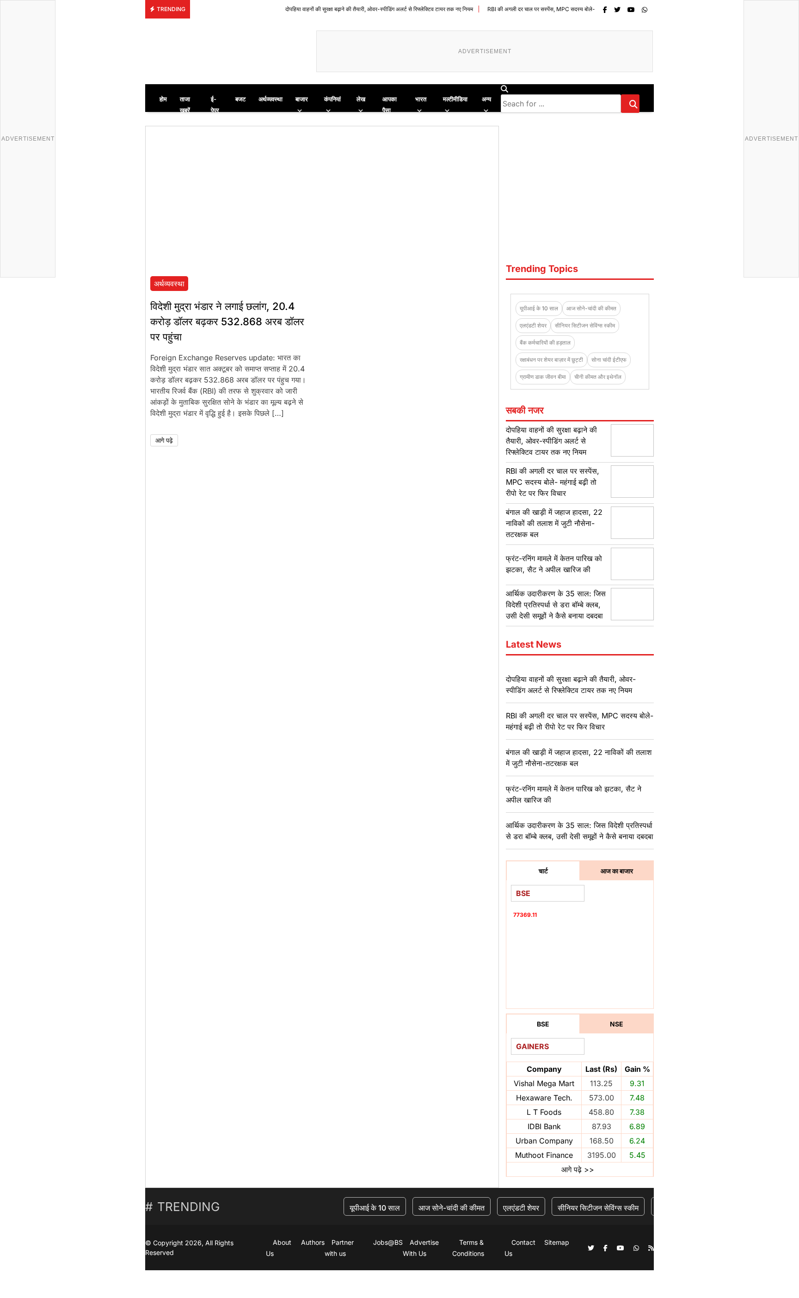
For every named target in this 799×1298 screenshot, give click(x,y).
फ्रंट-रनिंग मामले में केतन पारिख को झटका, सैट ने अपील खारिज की (573, 794)
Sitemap (556, 1242)
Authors (313, 1242)
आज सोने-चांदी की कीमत (591, 308)
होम (163, 99)
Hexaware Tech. (544, 1097)
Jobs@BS (388, 1242)
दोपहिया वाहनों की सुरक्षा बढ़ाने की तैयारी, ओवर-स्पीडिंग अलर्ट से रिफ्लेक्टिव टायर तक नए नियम (342, 9)
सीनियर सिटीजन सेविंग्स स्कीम (585, 325)
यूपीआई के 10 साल (539, 308)
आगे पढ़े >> (577, 1169)
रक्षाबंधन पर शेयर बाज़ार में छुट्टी (551, 359)
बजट (240, 99)
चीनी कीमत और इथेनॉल (597, 376)
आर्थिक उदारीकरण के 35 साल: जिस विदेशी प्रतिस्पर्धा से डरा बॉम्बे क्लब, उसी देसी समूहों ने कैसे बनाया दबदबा (556, 604)
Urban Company (544, 1140)
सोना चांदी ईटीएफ (609, 359)
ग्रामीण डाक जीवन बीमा (543, 376)
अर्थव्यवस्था (270, 99)
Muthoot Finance (544, 1155)
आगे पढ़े (164, 440)
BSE (543, 1024)
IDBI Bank (544, 1126)
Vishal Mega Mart (544, 1083)
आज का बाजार (617, 871)
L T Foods (544, 1112)
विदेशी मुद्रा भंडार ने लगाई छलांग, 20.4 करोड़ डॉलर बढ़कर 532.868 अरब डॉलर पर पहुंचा (227, 321)
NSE (616, 1024)
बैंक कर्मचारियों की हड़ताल (545, 342)
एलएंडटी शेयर (533, 325)
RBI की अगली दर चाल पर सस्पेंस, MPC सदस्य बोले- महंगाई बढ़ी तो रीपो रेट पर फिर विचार (541, 9)
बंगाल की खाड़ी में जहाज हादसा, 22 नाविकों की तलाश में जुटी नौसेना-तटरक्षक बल (554, 523)
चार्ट (543, 871)
